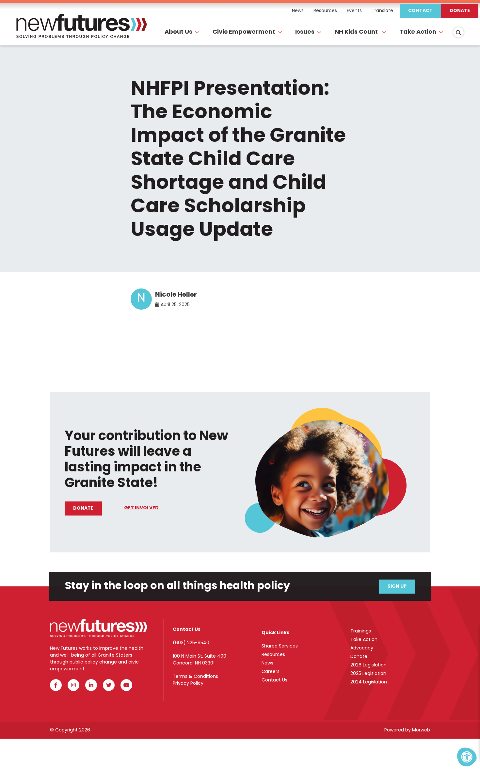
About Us (178, 32)
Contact (420, 10)
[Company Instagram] (73, 685)
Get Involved (141, 508)
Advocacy (361, 648)
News (267, 663)
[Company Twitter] (109, 685)
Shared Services (280, 646)
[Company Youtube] (126, 685)
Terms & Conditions (195, 676)
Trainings (360, 631)
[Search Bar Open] (458, 32)
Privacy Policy (188, 683)
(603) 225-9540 (191, 643)
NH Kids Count (357, 32)
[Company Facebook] (56, 685)
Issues (304, 32)
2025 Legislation (368, 673)
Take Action (417, 32)
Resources (273, 654)
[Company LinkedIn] (91, 685)
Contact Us (274, 680)
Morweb (421, 730)
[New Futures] (81, 33)
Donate (460, 10)
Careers (271, 671)
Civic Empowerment (244, 32)
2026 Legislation (368, 665)
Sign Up (397, 586)
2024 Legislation (368, 682)
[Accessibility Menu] (467, 757)
